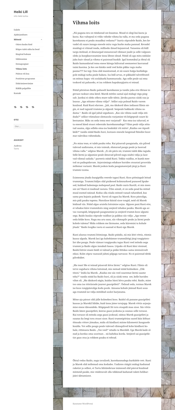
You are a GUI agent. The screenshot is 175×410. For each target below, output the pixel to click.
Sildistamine (21, 59)
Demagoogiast (22, 64)
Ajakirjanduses (20, 34)
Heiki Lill (21, 12)
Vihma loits (21, 69)
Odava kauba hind (24, 44)
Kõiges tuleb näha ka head (28, 49)
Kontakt (17, 93)
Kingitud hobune (23, 54)
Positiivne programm (25, 78)
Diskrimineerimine (24, 83)
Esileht (17, 29)
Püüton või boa (22, 73)
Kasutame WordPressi (83, 403)
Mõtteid (17, 39)
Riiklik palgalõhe (23, 88)
